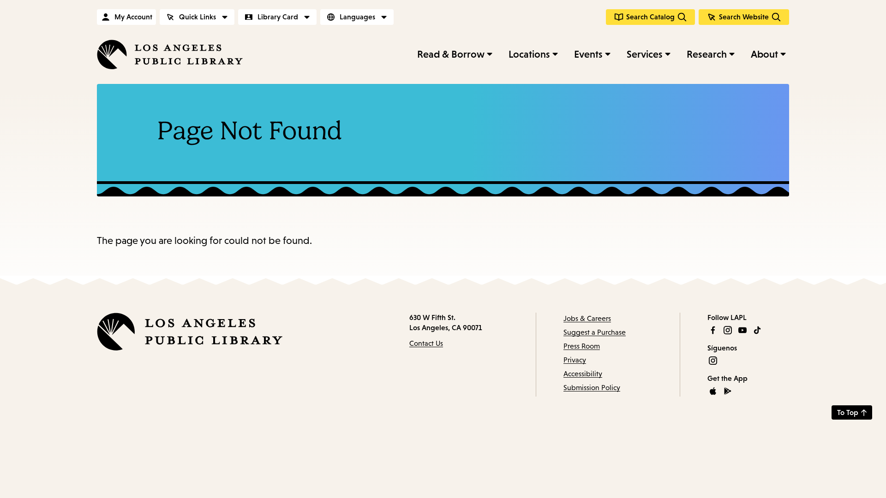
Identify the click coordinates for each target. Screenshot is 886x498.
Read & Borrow (451, 54)
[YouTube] (742, 330)
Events (588, 54)
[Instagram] (727, 330)
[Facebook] (712, 330)
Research (707, 54)
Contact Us (426, 343)
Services (645, 54)
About (764, 54)
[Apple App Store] (712, 391)
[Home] (170, 54)
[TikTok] (757, 330)
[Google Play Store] (727, 391)
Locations (529, 54)
